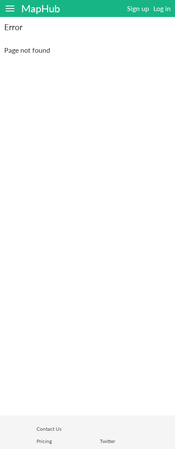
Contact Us (49, 429)
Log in (162, 8)
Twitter (107, 441)
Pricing (44, 441)
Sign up (138, 8)
